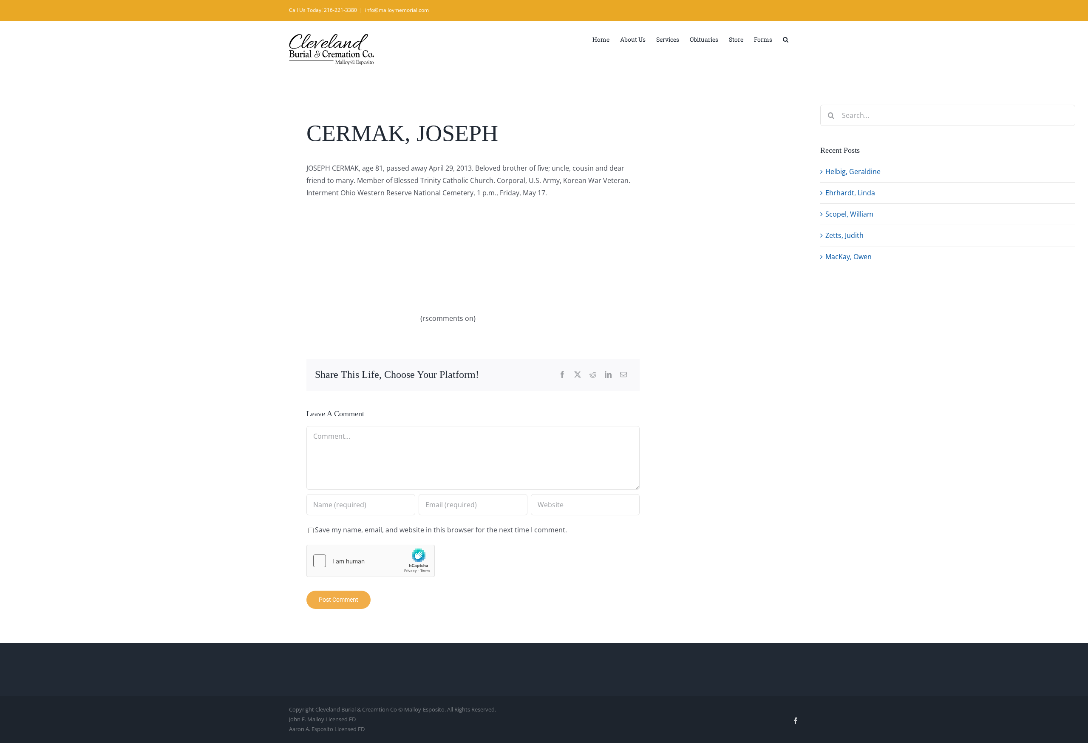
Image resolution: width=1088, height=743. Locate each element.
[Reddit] (593, 375)
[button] (785, 39)
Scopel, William (849, 214)
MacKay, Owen (848, 256)
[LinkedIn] (608, 375)
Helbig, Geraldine (853, 171)
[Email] (623, 375)
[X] (577, 375)
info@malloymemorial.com (397, 10)
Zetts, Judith (844, 235)
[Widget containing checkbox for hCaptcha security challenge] (370, 561)
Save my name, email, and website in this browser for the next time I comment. (441, 529)
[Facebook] (562, 375)
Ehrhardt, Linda (850, 192)
